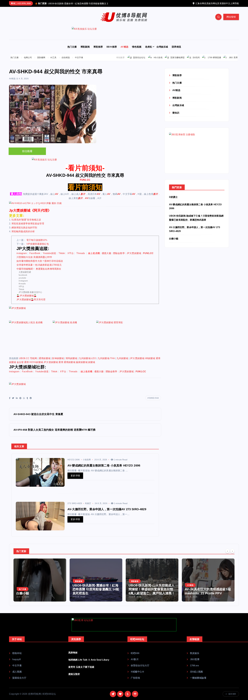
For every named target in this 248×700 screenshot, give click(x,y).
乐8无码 (196, 57)
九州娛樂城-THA (106, 358)
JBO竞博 (194, 659)
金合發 (20, 362)
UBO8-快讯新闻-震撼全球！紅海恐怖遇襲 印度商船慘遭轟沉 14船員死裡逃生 (95, 589)
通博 (26, 362)
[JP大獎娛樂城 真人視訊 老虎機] (30, 338)
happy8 (16, 659)
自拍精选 (66, 57)
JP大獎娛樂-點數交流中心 (30, 292)
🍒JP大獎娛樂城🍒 (27, 295)
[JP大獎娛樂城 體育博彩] (117, 338)
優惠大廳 (106, 253)
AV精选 (124, 47)
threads (22, 283)
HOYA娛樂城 (36, 362)
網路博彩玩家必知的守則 (24, 227)
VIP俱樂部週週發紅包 (37, 244)
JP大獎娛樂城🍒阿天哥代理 (31, 299)
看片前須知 (85, 187)
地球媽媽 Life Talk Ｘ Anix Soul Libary (88, 660)
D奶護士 (173, 197)
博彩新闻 (85, 47)
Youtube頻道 (49, 253)
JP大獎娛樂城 (134, 253)
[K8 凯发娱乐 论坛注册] (124, 33)
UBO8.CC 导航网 (28, 358)
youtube (22, 278)
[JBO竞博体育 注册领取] (190, 150)
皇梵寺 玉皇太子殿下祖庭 (81, 667)
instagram (22, 253)
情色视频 (136, 47)
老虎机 (148, 47)
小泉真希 (87, 459)
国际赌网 (41, 57)
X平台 (70, 253)
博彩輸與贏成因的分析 (23, 231)
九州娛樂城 (122, 358)
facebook (23, 275)
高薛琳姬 (73, 652)
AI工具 (53, 57)
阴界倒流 (176, 47)
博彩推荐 (98, 47)
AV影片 (135, 659)
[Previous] (227, 551)
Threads (81, 253)
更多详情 (75, 475)
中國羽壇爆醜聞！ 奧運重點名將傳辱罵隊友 (39, 269)
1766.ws (194, 665)
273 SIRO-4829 (74, 503)
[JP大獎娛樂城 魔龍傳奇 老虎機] (74, 338)
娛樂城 (91, 362)
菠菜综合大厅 (19, 678)
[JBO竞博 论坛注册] (124, 624)
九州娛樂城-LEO (87, 358)
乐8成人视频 (196, 671)
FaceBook (34, 253)
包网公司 (28, 57)
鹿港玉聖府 (74, 674)
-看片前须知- (85, 168)
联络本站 (17, 653)
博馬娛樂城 (71, 358)
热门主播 (72, 47)
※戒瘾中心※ (137, 671)
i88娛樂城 (150, 358)
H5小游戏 (158, 57)
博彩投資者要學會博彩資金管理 (27, 223)
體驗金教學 (119, 253)
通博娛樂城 (44, 358)
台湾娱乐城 (162, 47)
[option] (39, 580)
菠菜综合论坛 (139, 57)
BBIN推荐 (111, 47)
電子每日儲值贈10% (36, 240)
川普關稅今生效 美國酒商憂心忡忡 (34, 257)
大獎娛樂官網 (25, 272)
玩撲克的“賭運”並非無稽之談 (26, 219)
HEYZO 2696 (73, 459)
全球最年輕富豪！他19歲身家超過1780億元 (39, 265)
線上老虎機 (94, 253)
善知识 (175, 113)
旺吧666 (135, 653)
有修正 (88, 503)
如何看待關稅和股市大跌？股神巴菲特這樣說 (40, 261)
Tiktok (62, 253)
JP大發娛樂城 (50, 362)
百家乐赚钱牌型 (177, 57)
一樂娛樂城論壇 (198, 678)
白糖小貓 (173, 238)
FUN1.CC (85, 180)
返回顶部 (232, 694)
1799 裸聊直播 (214, 57)
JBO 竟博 (233, 57)
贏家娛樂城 (82, 362)
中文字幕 (79, 57)
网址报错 (231, 17)
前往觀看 (27, 151)
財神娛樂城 (58, 358)
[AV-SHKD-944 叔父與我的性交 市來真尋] (85, 203)
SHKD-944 (154, 398)
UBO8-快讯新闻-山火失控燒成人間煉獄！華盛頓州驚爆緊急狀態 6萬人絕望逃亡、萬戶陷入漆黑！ (152, 589)
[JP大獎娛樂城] (30, 313)
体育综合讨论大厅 (140, 665)
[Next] (232, 551)
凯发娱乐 (194, 653)
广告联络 (135, 678)
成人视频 (17, 671)
